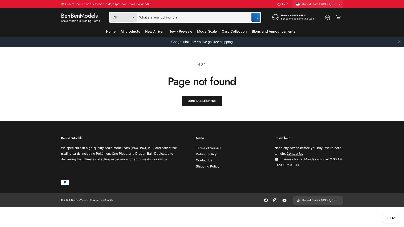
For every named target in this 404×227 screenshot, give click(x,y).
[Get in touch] (327, 17)
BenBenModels (79, 200)
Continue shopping (202, 101)
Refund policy (206, 154)
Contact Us (204, 160)
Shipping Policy (207, 166)
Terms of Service (208, 148)
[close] (399, 41)
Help (285, 4)
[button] (338, 17)
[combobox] (199, 17)
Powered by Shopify (101, 200)
